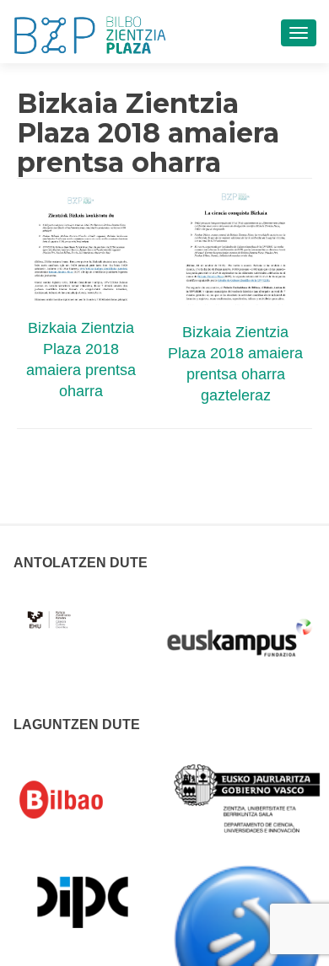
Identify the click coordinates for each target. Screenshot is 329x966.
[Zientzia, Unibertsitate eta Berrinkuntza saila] (248, 797)
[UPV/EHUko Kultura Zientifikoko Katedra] (50, 610)
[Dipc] (82, 901)
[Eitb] (248, 938)
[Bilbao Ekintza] (82, 800)
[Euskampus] (239, 629)
